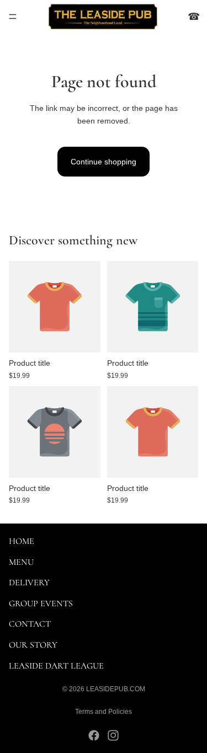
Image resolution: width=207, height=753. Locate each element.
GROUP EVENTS (41, 602)
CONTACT (30, 623)
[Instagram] (113, 735)
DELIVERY (29, 582)
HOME (21, 541)
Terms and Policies (103, 711)
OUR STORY (33, 644)
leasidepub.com (115, 689)
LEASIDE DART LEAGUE (56, 665)
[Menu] (12, 16)
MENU (21, 561)
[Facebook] (93, 735)
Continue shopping (103, 161)
